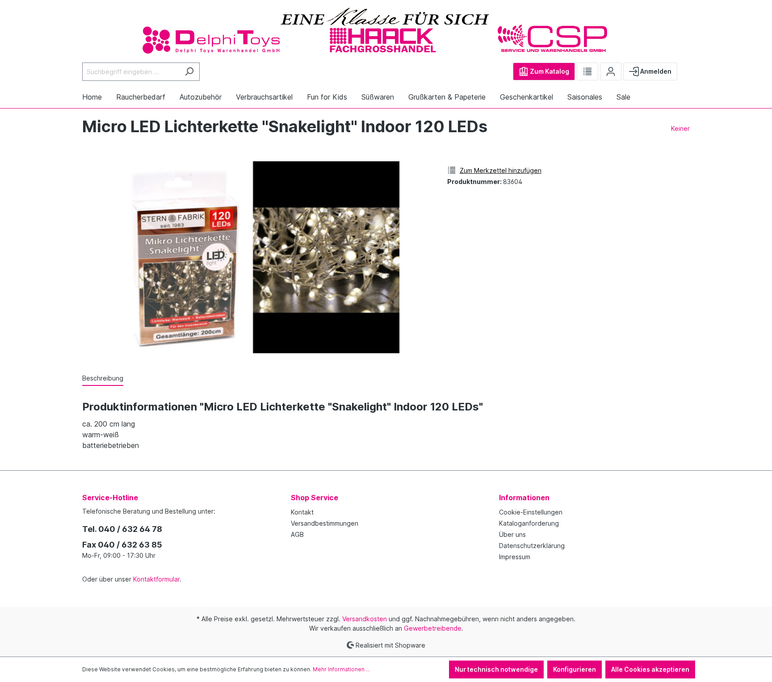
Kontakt (302, 512)
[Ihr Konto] (610, 71)
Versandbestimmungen (324, 523)
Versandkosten (364, 619)
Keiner (680, 128)
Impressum (514, 557)
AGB (297, 534)
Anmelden (655, 71)
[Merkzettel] (587, 71)
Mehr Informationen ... (341, 669)
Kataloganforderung (529, 523)
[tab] (102, 378)
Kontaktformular (156, 579)
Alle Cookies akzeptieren (650, 669)
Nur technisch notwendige (496, 669)
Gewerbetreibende (433, 628)
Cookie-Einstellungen (530, 512)
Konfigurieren (574, 669)
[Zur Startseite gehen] (386, 29)
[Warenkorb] (684, 68)
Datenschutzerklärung (532, 545)
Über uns (512, 534)
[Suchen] (189, 72)
